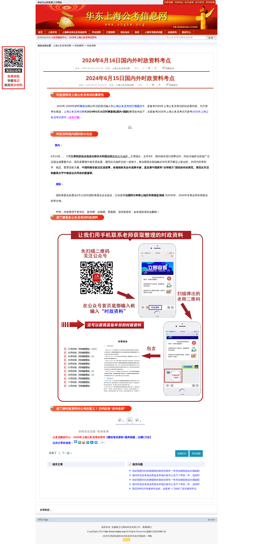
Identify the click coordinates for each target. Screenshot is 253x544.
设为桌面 (189, 2)
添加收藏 (210, 2)
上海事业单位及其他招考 (74, 32)
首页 (40, 32)
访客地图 (168, 2)
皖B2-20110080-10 (156, 531)
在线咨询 (172, 32)
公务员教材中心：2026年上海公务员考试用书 (73, 37)
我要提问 (169, 68)
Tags (46, 519)
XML (150, 536)
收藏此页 (181, 453)
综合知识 (125, 32)
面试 (137, 32)
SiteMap (179, 2)
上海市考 (52, 32)
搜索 (211, 38)
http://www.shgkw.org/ (115, 531)
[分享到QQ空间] (79, 442)
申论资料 (96, 32)
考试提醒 (196, 453)
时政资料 (91, 45)
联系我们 (147, 527)
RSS (40, 519)
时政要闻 (79, 45)
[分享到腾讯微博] (88, 442)
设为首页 (199, 2)
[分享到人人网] (92, 442)
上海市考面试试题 (153, 32)
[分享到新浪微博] (83, 442)
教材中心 (186, 32)
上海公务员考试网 (62, 45)
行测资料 (110, 32)
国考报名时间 (44, 37)
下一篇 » (67, 452)
